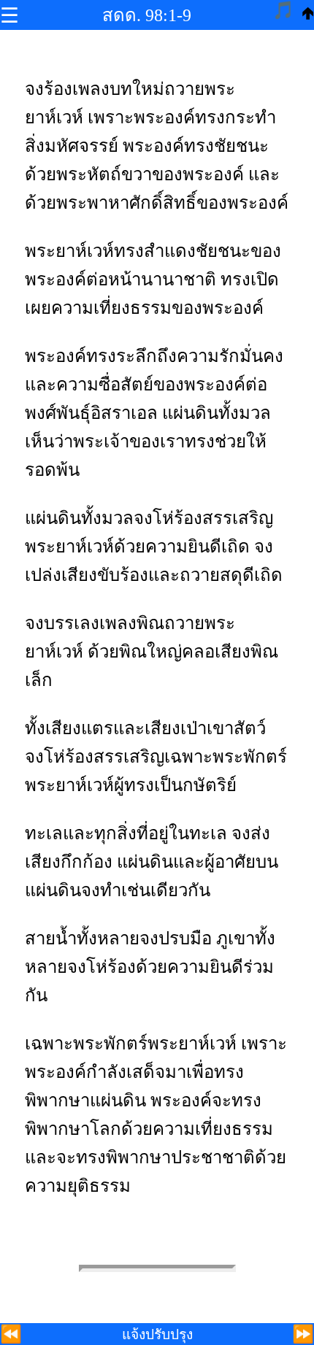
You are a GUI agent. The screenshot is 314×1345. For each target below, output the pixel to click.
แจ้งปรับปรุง (157, 1334)
